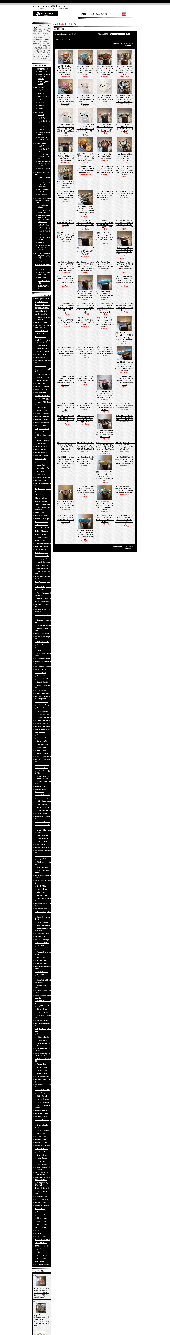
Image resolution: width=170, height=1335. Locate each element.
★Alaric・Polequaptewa (43, 798)
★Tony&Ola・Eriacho (42, 1006)
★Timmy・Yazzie (41, 462)
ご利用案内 (84, 14)
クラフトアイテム (41, 1255)
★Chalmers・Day (41, 650)
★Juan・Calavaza (41, 889)
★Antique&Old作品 (42, 399)
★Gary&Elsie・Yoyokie (43, 667)
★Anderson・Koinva (42, 765)
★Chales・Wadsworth (42, 726)
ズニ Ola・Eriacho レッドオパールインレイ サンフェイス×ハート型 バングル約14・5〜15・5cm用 (85, 99)
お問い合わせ (95, 14)
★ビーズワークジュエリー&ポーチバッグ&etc (44, 184)
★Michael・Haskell (41, 331)
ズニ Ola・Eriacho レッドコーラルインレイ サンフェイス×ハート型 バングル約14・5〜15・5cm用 (65, 70)
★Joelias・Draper (41, 1221)
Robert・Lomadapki (42, 528)
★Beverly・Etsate (41, 1067)
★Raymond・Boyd (41, 1196)
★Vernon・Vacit (40, 1139)
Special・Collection (41, 302)
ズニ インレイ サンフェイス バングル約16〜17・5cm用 (104, 156)
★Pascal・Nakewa (41, 1161)
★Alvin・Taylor (40, 750)
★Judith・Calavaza (41, 1152)
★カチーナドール (44, 228)
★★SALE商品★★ (41, 69)
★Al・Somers (39, 471)
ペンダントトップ (44, 96)
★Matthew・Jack (41, 1215)
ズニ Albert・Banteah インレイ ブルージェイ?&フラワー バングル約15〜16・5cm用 (85, 359)
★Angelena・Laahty (42, 1110)
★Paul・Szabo (40, 334)
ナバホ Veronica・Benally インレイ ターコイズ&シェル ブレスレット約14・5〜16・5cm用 (66, 200)
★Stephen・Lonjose (42, 1099)
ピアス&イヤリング (41, 1246)
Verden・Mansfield (41, 568)
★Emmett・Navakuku (42, 795)
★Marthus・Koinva (41, 768)
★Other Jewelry (40, 143)
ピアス (40, 99)
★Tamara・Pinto (41, 1064)
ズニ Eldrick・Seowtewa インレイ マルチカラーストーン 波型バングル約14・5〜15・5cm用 (66, 446)
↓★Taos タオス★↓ (41, 446)
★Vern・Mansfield (41, 744)
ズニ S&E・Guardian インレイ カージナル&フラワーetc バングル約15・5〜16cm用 (85, 417)
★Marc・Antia (40, 474)
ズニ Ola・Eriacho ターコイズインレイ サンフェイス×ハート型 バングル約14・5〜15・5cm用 (85, 70)
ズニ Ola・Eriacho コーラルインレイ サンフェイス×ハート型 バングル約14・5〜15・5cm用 (65, 129)
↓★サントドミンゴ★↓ (42, 396)
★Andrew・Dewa (41, 895)
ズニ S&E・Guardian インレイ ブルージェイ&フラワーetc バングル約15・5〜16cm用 (124, 70)
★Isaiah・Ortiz (40, 465)
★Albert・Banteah (41, 972)
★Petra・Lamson (41, 804)
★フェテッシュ (43, 225)
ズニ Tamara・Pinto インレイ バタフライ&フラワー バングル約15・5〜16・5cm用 (124, 300)
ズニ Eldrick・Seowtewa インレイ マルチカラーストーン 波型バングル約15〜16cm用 (66, 560)
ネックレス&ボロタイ (42, 1240)
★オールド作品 (40, 886)
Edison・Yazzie (40, 1209)
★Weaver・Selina (41, 676)
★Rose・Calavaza (41, 1155)
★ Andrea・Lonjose (41, 1040)
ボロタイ (41, 102)
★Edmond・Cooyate (42, 1034)
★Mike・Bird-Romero (42, 374)
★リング (41, 115)
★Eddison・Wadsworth (43, 717)
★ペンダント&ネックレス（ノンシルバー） (44, 164)
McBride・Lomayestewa (43, 543)
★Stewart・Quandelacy (43, 1090)
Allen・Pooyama (40, 495)
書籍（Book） (40, 1261)
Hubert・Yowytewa (41, 553)
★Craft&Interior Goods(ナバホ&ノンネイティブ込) (43, 201)
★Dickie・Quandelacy (42, 925)
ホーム (54, 24)
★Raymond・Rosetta (42, 429)
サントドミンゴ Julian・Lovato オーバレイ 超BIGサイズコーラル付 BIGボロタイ (42, 1293)
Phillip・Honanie (40, 534)
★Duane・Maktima (41, 380)
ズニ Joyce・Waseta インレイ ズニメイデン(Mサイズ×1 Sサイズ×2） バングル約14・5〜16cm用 (105, 359)
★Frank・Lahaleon (41, 838)
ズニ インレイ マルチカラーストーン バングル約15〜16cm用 (124, 501)
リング (40, 90)
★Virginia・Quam (41, 1070)
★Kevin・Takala (40, 673)
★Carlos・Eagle (40, 480)
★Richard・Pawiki (41, 682)
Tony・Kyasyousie (41, 559)
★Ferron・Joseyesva (42, 735)
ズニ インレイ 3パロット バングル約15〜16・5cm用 (65, 183)
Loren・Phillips (40, 590)
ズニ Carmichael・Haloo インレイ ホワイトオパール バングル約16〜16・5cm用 (105, 559)
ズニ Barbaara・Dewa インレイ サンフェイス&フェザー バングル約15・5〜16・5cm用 (124, 432)
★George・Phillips (41, 859)
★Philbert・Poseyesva (42, 658)
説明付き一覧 (117, 43)
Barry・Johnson (40, 337)
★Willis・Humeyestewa (43, 801)
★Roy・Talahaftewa (42, 633)
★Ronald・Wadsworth (42, 723)
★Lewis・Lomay (40, 354)
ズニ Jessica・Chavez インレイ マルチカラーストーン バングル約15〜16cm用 (124, 315)
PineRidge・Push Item (42, 305)
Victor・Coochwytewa (42, 504)
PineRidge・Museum (42, 299)
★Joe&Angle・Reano (42, 422)
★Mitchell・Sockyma (42, 714)
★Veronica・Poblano (42, 943)
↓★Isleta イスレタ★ (42, 386)
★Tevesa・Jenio (40, 1202)
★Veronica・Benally (42, 1206)
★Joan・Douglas (41, 1093)
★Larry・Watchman (42, 1199)
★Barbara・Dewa (41, 960)
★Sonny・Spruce (41, 452)
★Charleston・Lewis (42, 738)
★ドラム (41, 234)
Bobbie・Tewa (40, 540)
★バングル (42, 118)
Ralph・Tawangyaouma (43, 489)
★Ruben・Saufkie (41, 741)
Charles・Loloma (41, 498)
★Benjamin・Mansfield (43, 598)
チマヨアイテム (40, 1258)
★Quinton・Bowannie (42, 1146)
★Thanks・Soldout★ (42, 1264)
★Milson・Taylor (41, 747)
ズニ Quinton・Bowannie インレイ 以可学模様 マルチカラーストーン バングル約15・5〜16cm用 (66, 300)
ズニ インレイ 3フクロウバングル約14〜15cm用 (124, 213)
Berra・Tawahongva (42, 601)
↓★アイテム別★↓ (41, 1227)
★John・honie (40, 844)
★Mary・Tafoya (40, 432)
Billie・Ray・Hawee (41, 546)
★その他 (41, 129)
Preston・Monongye (41, 501)
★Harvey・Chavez (41, 419)
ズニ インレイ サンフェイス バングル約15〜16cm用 (85, 474)
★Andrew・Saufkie (41, 679)
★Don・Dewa (40, 957)
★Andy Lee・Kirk (41, 390)
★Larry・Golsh (40, 366)
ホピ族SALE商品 (41, 314)
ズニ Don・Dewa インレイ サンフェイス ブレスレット (104, 98)
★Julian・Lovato (41, 348)
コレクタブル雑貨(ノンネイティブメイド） (44, 248)
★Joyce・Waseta (40, 1133)
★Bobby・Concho (41, 1073)
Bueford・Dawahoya (42, 519)
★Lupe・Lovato (40, 426)
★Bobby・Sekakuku (42, 642)
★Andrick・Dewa (41, 963)
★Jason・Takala (40, 670)
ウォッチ (38, 1249)
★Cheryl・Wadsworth (42, 720)
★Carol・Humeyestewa (43, 856)
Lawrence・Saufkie (41, 522)
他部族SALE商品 (41, 322)
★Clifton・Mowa (41, 813)
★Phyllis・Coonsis (41, 1012)
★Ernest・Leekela (41, 1117)
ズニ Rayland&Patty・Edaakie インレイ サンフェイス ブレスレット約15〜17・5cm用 (65, 329)
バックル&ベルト (41, 1243)
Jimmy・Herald (40, 357)
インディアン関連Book (43, 253)
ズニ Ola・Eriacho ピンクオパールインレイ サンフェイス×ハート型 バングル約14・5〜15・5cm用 (65, 99)
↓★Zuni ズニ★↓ (40, 936)
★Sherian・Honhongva (43, 625)
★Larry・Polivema (41, 702)
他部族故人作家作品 (42, 308)
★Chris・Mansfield (41, 835)
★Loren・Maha (40, 690)
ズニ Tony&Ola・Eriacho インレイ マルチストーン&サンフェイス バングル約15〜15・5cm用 (85, 589)
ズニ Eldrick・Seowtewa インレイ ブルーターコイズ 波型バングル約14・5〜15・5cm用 (124, 417)
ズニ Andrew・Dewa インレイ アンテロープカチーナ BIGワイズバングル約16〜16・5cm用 (105, 530)
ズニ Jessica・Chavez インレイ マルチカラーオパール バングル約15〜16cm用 (105, 271)
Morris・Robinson (41, 492)
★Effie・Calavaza (41, 909)
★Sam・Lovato (40, 407)
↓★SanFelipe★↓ (40, 459)
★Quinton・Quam (41, 1020)
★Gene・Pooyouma (41, 867)
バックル (41, 105)
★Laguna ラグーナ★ (42, 377)
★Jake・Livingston (41, 946)
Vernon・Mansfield (41, 565)
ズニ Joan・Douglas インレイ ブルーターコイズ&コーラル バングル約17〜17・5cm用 (85, 618)
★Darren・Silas (40, 708)
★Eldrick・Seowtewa (42, 1009)
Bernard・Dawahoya (42, 515)
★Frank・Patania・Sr (42, 345)
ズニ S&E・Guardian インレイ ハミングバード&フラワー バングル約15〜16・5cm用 (124, 185)
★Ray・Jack (39, 1212)
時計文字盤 (42, 278)
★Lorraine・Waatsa (42, 949)
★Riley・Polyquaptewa (43, 847)
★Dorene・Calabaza (42, 440)
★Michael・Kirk (40, 393)
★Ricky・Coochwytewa (43, 756)
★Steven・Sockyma (41, 711)
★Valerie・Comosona (42, 1102)
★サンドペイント (44, 231)
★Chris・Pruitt (40, 383)
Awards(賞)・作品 (41, 311)
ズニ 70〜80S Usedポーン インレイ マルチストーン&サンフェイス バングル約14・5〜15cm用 (105, 589)
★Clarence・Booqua (42, 1130)
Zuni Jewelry (39, 112)
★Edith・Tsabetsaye (42, 940)
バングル (41, 93)
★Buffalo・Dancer (41, 456)
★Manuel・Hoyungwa (42, 562)
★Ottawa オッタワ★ (42, 477)
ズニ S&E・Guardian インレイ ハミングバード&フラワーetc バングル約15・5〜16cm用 (105, 373)
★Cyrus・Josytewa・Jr (43, 810)
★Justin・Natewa (41, 1158)
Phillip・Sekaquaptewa (42, 531)
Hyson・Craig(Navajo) (42, 1188)
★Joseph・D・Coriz (42, 416)
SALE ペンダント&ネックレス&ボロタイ (44, 77)
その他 (40, 109)
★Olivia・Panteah (41, 1096)
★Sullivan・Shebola (42, 1037)
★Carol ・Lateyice (41, 1164)
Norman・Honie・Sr (42, 556)
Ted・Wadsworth (41, 550)
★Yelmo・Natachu (41, 1113)
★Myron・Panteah (41, 922)
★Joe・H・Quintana (42, 351)
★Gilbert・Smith (41, 1218)
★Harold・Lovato (41, 410)
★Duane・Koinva (41, 786)
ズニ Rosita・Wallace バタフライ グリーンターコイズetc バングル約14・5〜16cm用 (85, 215)
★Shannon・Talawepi (42, 822)
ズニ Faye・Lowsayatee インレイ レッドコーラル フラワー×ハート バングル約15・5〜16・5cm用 (105, 70)
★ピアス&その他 (44, 169)
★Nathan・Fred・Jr (42, 807)
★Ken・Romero (40, 449)
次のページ (129, 45)
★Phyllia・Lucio (40, 1136)
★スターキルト (43, 195)
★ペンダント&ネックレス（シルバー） (44, 156)
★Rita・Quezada (41, 1224)
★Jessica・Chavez (41, 1142)
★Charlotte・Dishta (42, 1076)
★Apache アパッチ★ (42, 468)
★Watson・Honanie (41, 537)
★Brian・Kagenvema (42, 693)
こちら (46, 56)
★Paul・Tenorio (40, 443)
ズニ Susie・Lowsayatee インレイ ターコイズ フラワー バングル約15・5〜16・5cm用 (124, 618)
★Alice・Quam (40, 892)
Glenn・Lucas (39, 512)
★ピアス (41, 126)
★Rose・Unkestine (41, 1149)
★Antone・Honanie (41, 753)
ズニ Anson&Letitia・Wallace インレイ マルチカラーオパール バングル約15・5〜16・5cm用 (124, 388)
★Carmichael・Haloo (42, 933)
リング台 (41, 269)
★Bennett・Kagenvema (43, 587)
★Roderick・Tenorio (42, 413)
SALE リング (43, 71)
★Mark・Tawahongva (42, 705)
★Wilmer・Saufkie (41, 525)
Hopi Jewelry (39, 87)
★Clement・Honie (41, 841)
